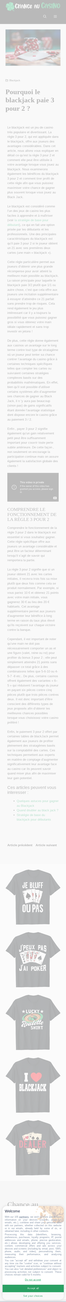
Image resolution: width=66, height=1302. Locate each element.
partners (24, 1216)
